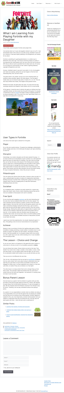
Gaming (16, 326)
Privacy (46, 385)
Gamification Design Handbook (54, 92)
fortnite (13, 327)
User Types (39, 3)
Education (12, 326)
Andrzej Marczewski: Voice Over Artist (54, 170)
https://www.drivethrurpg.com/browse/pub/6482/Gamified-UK (54, 131)
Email (49, 194)
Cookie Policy (47, 381)
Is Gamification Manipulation (10, 329)
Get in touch (57, 3)
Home (33, 3)
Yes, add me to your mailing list (12, 367)
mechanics (21, 199)
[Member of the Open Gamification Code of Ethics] (54, 225)
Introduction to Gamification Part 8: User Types (14, 330)
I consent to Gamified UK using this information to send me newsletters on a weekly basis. (54, 202)
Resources (48, 3)
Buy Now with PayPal (54, 58)
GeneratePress (44, 391)
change (6, 327)
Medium (14, 323)
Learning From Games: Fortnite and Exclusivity (18, 306)
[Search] (59, 145)
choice (9, 327)
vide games (22, 327)
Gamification (7, 326)
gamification (32, 259)
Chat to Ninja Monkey (52, 15)
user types (17, 327)
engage (17, 92)
